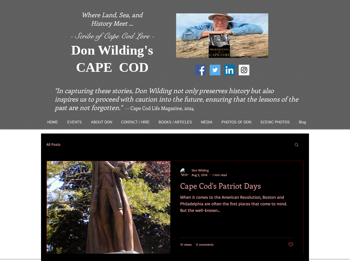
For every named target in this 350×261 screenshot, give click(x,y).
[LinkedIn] (229, 70)
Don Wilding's (112, 50)
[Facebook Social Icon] (200, 70)
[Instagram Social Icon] (244, 70)
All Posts (53, 144)
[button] (296, 145)
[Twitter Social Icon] (215, 70)
